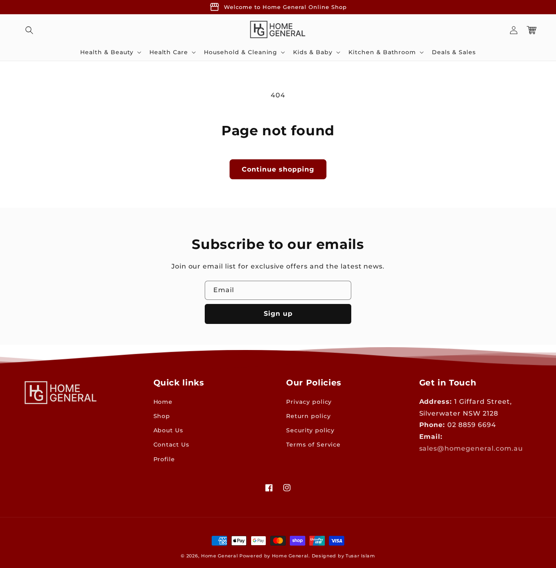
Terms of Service (313, 444)
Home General (219, 556)
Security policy (310, 430)
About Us (168, 430)
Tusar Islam (360, 556)
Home (163, 401)
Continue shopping (278, 169)
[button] (29, 30)
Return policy (308, 416)
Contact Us (171, 444)
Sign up (278, 313)
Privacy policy (309, 401)
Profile (164, 459)
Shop (162, 416)
